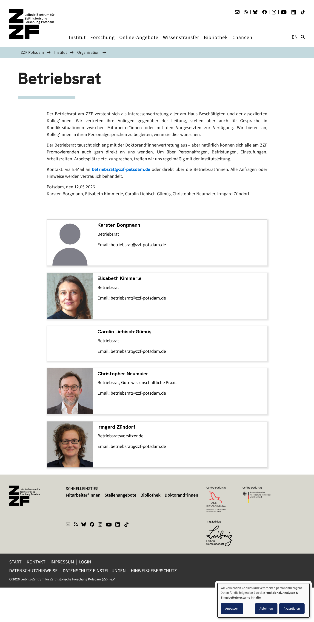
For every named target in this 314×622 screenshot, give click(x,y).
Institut (60, 52)
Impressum (62, 562)
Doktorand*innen (181, 495)
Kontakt (36, 562)
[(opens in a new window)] (220, 528)
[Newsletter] (237, 12)
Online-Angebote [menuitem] (138, 41)
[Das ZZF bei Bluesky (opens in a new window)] (255, 12)
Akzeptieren (292, 608)
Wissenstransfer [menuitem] (181, 41)
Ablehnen (266, 608)
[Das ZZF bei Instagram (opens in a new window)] (274, 12)
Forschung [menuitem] (102, 41)
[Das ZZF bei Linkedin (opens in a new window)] (293, 12)
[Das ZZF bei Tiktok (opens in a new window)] (303, 12)
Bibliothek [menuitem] (216, 41)
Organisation (88, 52)
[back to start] (32, 24)
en (295, 37)
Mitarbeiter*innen (83, 495)
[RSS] (246, 12)
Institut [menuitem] (77, 41)
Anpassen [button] (232, 608)
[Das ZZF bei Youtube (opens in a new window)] (284, 12)
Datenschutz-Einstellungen (94, 571)
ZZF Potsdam (32, 52)
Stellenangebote (120, 495)
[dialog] (263, 600)
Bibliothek (150, 495)
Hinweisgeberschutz (154, 571)
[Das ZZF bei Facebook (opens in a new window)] (264, 12)
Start (15, 562)
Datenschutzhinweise (33, 571)
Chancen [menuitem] (242, 41)
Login (85, 562)
